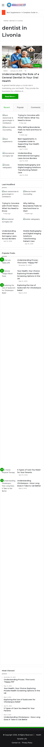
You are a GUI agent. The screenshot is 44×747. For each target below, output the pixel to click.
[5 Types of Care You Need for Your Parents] (8, 473)
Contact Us (16, 743)
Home (5, 21)
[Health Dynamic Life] (16, 5)
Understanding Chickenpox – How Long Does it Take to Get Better (29, 483)
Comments (35, 107)
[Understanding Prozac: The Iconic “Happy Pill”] (8, 263)
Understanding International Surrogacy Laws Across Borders (28, 155)
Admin (5, 71)
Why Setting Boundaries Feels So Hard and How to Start (29, 129)
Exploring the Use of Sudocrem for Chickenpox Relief (29, 287)
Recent (7, 107)
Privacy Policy (27, 743)
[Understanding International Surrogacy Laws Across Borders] (9, 156)
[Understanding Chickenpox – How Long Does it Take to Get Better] (8, 570)
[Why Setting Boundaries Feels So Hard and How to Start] (9, 130)
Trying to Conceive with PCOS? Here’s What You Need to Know (29, 117)
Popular (20, 107)
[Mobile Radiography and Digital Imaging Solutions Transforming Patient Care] (9, 168)
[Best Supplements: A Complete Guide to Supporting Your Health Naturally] (9, 142)
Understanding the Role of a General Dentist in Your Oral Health (20, 77)
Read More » (10, 96)
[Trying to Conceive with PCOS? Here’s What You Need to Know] (9, 119)
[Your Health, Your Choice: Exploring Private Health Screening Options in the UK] (8, 274)
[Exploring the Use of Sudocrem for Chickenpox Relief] (8, 375)
